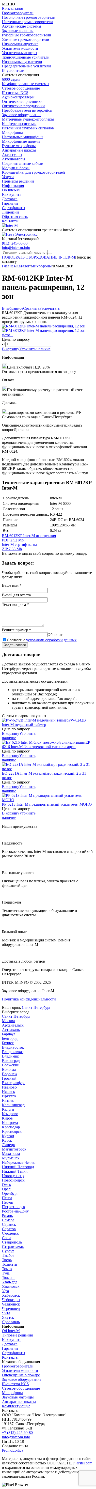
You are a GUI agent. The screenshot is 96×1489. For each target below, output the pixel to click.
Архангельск (13, 1025)
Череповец (11, 1308)
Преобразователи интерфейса (27, 110)
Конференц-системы (19, 124)
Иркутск (9, 1096)
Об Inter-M (11, 190)
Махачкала (11, 1153)
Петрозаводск (13, 1207)
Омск (6, 1184)
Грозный (9, 1078)
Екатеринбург (13, 1083)
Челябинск (11, 1304)
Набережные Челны (18, 1162)
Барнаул (8, 1034)
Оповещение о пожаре (21, 1375)
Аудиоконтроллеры (18, 97)
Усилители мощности (20, 48)
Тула (6, 1273)
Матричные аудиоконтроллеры (28, 119)
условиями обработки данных (51, 640)
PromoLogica (12, 1450)
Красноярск (12, 1131)
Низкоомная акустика (20, 44)
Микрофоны (12, 132)
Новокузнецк (13, 1176)
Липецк (8, 1145)
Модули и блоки (16, 168)
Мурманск (10, 1158)
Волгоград (11, 1061)
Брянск (8, 1043)
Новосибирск (13, 1180)
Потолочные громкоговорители (28, 17)
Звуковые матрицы (18, 1397)
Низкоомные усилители (22, 62)
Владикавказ (12, 1052)
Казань (8, 1100)
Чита (6, 1313)
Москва (8, 1021)
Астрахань (11, 1030)
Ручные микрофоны (19, 146)
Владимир (10, 1056)
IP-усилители (13, 70)
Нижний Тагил (15, 1171)
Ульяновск (10, 1286)
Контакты (10, 221)
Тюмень (8, 1277)
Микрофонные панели (21, 141)
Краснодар (11, 1127)
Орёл (6, 1189)
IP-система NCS (15, 1384)
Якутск (8, 1317)
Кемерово (10, 1114)
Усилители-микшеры (19, 53)
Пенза (7, 1198)
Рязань (7, 1215)
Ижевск (8, 1092)
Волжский (10, 1065)
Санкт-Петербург (36, 1007)
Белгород (9, 1038)
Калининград (13, 1105)
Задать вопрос (15, 645)
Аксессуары (12, 155)
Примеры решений (18, 181)
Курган (8, 1136)
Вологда (9, 1069)
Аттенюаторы (13, 159)
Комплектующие (16, 1406)
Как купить (11, 194)
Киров (7, 1118)
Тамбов (8, 1255)
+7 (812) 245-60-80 (17, 1432)
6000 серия (11, 79)
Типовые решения (17, 1335)
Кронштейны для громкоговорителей (33, 172)
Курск (7, 1140)
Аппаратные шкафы (19, 150)
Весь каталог (13, 8)
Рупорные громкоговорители (26, 35)
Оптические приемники (22, 101)
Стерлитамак (13, 1246)
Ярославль (11, 1322)
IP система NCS (15, 93)
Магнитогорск (14, 1149)
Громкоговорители (17, 13)
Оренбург (10, 1193)
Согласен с (42, 640)
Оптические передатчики (23, 106)
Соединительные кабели (22, 163)
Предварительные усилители (26, 66)
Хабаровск (11, 1295)
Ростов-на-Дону (15, 1211)
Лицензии (10, 212)
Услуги (8, 177)
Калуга (8, 1109)
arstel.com (84, 1463)
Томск (7, 1269)
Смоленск (10, 1233)
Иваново (9, 1087)
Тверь (7, 1260)
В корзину (10, 349)
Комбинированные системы (25, 84)
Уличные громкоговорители (25, 39)
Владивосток (13, 1047)
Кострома (10, 1123)
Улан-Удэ (9, 1282)
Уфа (5, 1291)
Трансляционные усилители (25, 57)
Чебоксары (11, 1300)
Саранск (9, 1224)
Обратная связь (15, 217)
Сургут (8, 1251)
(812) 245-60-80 (15, 243)
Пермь (7, 1202)
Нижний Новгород (18, 1167)
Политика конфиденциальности (29, 999)
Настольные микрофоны (22, 137)
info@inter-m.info (16, 248)
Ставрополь (12, 1242)
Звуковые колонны (17, 31)
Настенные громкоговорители (27, 22)
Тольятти (9, 1264)
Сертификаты (13, 208)
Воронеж (9, 1074)
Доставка (9, 199)
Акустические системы (21, 26)
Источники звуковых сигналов (28, 128)
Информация (13, 186)
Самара (8, 1220)
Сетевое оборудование (21, 88)
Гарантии (10, 203)
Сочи (6, 1238)
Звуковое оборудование (21, 115)
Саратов (9, 1229)
